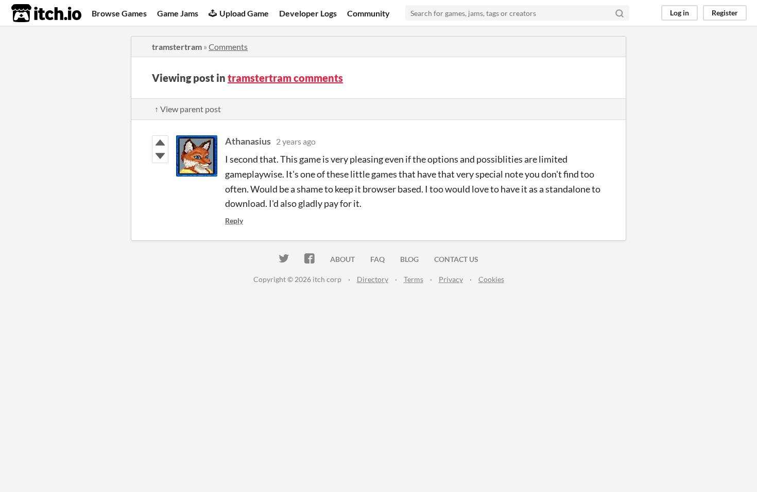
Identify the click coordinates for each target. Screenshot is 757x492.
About (342, 259)
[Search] (619, 13)
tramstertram (177, 46)
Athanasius (248, 141)
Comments (228, 46)
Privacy (451, 279)
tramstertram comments (285, 78)
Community (368, 13)
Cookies (491, 279)
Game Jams (177, 13)
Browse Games (119, 13)
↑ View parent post (187, 109)
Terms (413, 279)
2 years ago (296, 141)
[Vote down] (160, 156)
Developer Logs (308, 13)
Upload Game (244, 13)
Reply (234, 220)
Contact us (456, 259)
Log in (679, 12)
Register (725, 12)
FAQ (377, 259)
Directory (372, 279)
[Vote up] (160, 142)
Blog (409, 259)
